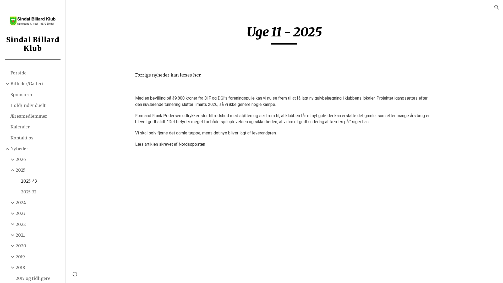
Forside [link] (18, 72)
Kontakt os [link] (22, 137)
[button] (496, 7)
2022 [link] (21, 224)
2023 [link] (20, 213)
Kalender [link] (20, 126)
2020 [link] (21, 245)
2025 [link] (20, 170)
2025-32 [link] (28, 191)
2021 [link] (20, 235)
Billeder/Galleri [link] (26, 83)
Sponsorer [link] (21, 94)
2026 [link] (21, 159)
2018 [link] (20, 267)
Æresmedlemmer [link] (28, 116)
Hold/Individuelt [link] (28, 105)
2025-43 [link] (29, 181)
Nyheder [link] (19, 148)
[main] (284, 34)
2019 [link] (20, 256)
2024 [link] (21, 202)
